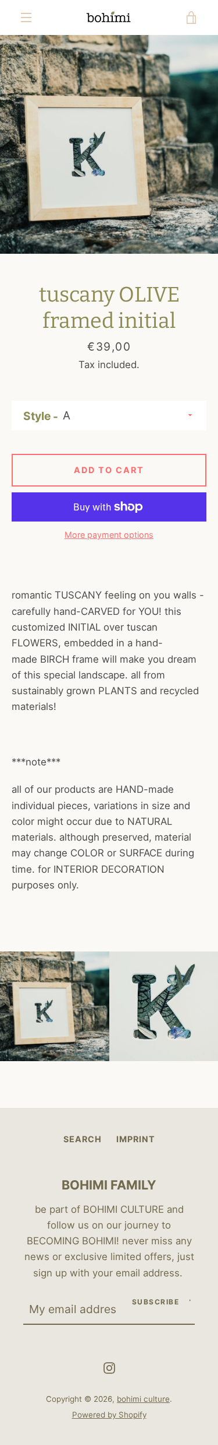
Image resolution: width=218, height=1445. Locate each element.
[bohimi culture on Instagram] (109, 1367)
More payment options (109, 535)
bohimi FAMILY (109, 1184)
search (82, 1139)
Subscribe (156, 1301)
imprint (135, 1139)
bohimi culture (143, 1399)
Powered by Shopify (109, 1414)
